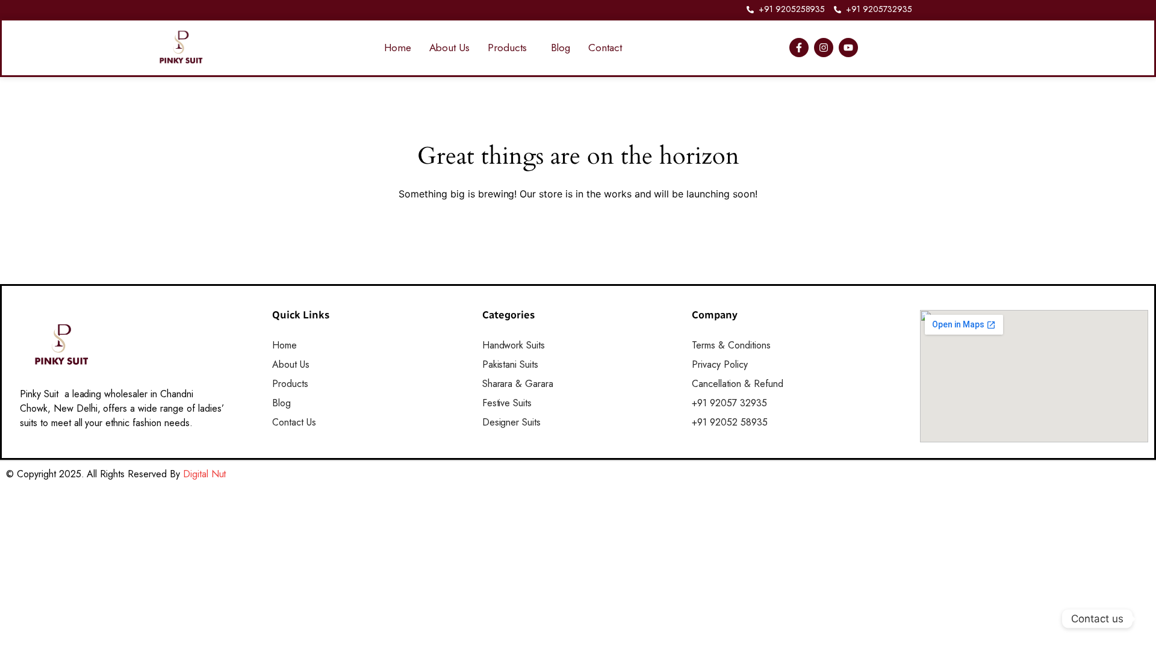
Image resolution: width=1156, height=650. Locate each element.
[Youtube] (848, 47)
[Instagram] (823, 47)
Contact (605, 47)
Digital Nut (204, 474)
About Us (449, 47)
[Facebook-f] (799, 47)
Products (507, 47)
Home (397, 47)
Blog (561, 47)
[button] (510, 48)
